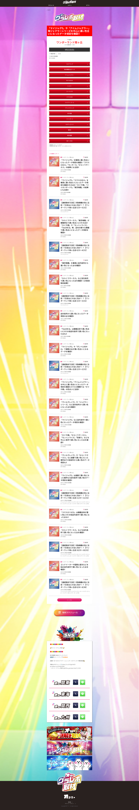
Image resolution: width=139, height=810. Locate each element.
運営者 (69, 802)
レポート (70, 5)
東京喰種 (69, 135)
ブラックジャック (69, 108)
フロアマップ (69, 64)
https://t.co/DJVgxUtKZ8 (68, 664)
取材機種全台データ (69, 69)
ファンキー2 (69, 119)
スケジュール (51, 5)
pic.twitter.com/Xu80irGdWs (57, 666)
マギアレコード (69, 124)
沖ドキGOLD (69, 80)
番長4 (69, 130)
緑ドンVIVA (69, 141)
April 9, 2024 (77, 668)
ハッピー (69, 86)
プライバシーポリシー (69, 803)
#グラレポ (74, 661)
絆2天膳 (69, 113)
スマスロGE (69, 97)
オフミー (88, 5)
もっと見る (69, 600)
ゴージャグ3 (69, 91)
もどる (49, 10)
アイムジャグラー (69, 75)
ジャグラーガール (69, 102)
